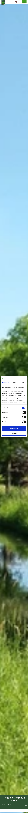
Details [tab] (14, 382)
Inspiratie (11, 2)
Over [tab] (23, 382)
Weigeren (14, 433)
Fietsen (8, 804)
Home (3, 804)
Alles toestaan (14, 428)
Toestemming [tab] (5, 382)
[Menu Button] (24, 1)
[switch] (24, 412)
